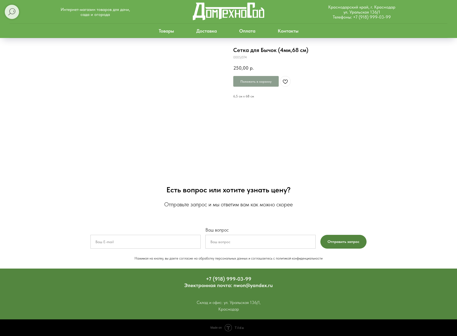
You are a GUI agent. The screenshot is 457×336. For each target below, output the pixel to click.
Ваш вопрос (217, 230)
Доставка (206, 31)
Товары (166, 31)
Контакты (288, 31)
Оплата (247, 31)
